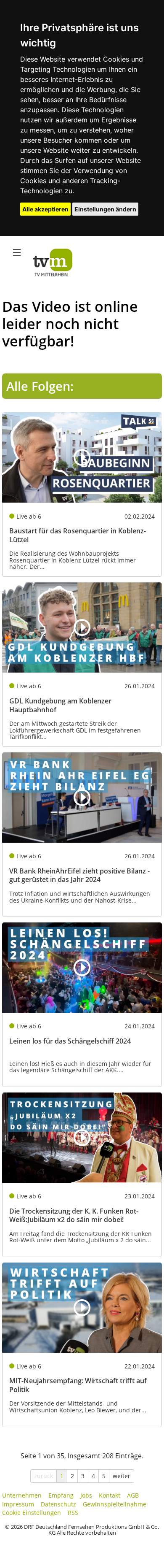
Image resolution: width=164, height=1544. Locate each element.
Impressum (18, 1504)
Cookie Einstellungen (31, 1513)
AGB (133, 1495)
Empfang (61, 1495)
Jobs (86, 1495)
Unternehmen (22, 1495)
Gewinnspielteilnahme (114, 1504)
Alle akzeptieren (45, 209)
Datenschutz (58, 1504)
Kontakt (109, 1495)
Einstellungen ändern (105, 209)
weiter (121, 1476)
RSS (73, 1513)
